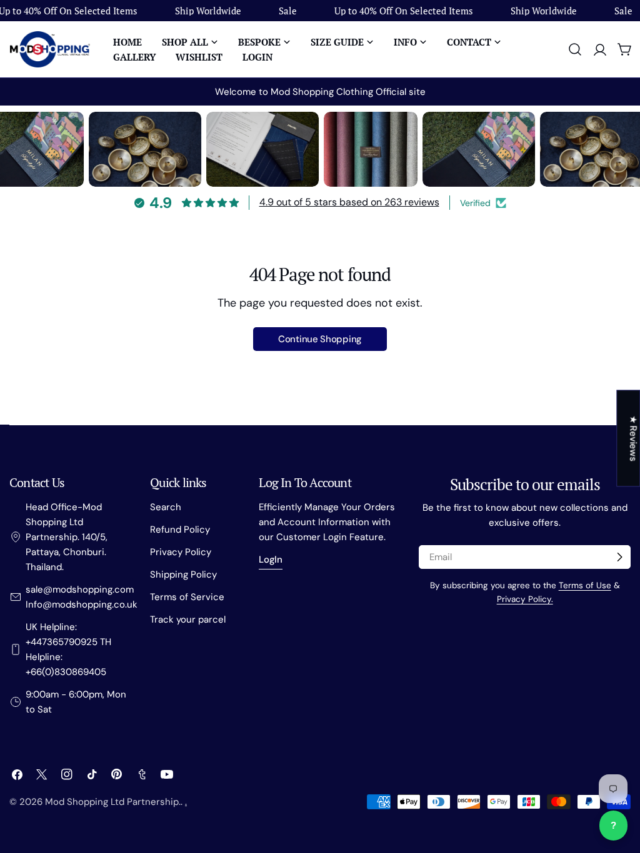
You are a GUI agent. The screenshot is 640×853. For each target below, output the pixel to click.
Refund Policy (180, 529)
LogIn (270, 559)
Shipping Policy (183, 574)
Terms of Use (585, 585)
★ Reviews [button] (633, 438)
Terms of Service (187, 597)
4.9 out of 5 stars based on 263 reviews (349, 202)
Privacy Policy (180, 552)
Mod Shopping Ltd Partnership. (113, 802)
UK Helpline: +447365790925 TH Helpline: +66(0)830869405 (68, 649)
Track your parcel (188, 619)
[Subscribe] (619, 557)
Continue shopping (320, 339)
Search (165, 507)
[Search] (575, 49)
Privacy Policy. (525, 599)
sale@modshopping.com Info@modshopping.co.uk (82, 597)
